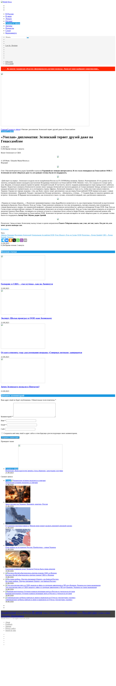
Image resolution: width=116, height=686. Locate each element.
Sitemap (8, 626)
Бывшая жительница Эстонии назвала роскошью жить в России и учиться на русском (38, 593)
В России (9, 14)
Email (3, 425)
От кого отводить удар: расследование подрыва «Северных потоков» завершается (41, 352)
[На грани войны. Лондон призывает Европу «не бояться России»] (32, 579)
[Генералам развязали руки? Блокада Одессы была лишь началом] (17, 567)
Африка (4, 235)
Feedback (8, 624)
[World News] (6, 2)
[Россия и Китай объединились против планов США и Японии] (31, 573)
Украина (10, 237)
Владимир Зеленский (23, 235)
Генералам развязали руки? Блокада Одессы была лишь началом (30, 569)
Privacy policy (10, 628)
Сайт (3, 429)
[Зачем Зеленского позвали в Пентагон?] (23, 382)
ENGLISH (9, 62)
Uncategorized (8, 612)
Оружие (8, 21)
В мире (8, 16)
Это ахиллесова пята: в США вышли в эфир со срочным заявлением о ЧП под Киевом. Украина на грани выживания (51, 587)
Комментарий (7, 417)
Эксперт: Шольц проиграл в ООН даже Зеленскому (26, 318)
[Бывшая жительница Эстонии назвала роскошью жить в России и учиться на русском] (40, 591)
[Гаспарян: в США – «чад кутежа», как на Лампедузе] (23, 279)
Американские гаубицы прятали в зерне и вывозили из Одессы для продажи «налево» (38, 600)
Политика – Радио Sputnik (92, 235)
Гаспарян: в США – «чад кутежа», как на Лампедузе (27, 284)
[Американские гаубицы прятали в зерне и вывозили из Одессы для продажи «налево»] (40, 598)
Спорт (8, 30)
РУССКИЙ (9, 64)
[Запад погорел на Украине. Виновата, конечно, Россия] (17, 502)
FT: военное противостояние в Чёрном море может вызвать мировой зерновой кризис (38, 526)
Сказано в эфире (12, 23)
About (7, 622)
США (94, 612)
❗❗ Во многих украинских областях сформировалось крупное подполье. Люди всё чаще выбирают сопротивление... (50, 69)
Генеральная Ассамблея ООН (43, 235)
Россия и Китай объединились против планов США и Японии (29, 575)
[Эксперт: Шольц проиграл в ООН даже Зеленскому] (23, 314)
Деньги (8, 19)
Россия (86, 612)
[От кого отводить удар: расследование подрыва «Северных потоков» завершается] (23, 348)
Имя (3, 421)
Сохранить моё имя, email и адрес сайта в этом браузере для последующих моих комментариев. (40, 433)
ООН (79, 235)
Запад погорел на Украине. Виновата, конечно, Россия (26, 504)
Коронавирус (11, 33)
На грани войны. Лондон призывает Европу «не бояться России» (30, 581)
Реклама (80, 613)
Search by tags (10, 630)
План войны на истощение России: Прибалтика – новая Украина (30, 547)
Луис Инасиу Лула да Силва (66, 235)
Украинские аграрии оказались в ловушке (21, 483)
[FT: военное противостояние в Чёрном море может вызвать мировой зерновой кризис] (17, 524)
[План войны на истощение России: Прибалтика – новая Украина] (17, 545)
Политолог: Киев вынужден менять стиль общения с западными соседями (34, 471)
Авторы (8, 26)
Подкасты (9, 28)
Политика (71, 612)
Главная (4, 129)
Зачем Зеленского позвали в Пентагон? (20, 387)
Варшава (10, 235)
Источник (5, 229)
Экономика (17, 615)
